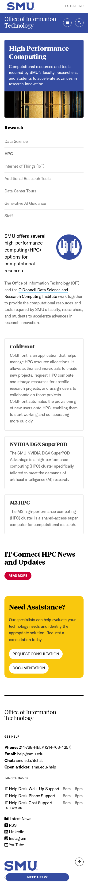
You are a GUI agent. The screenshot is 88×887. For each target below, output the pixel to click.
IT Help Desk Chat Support (28, 802)
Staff (8, 215)
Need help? (37, 877)
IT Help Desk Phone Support (30, 795)
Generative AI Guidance (25, 203)
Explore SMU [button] (74, 6)
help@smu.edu (30, 754)
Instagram (17, 838)
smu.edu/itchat (29, 760)
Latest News (19, 818)
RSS (12, 825)
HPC (8, 153)
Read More (17, 575)
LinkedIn (16, 831)
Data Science (16, 141)
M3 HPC (20, 502)
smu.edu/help (43, 767)
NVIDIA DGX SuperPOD (38, 443)
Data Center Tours (20, 191)
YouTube (16, 844)
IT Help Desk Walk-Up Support (32, 788)
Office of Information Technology (30, 22)
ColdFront (22, 346)
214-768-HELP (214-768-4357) (45, 747)
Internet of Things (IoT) (24, 166)
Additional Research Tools (27, 178)
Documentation (28, 668)
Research (13, 127)
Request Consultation (35, 654)
